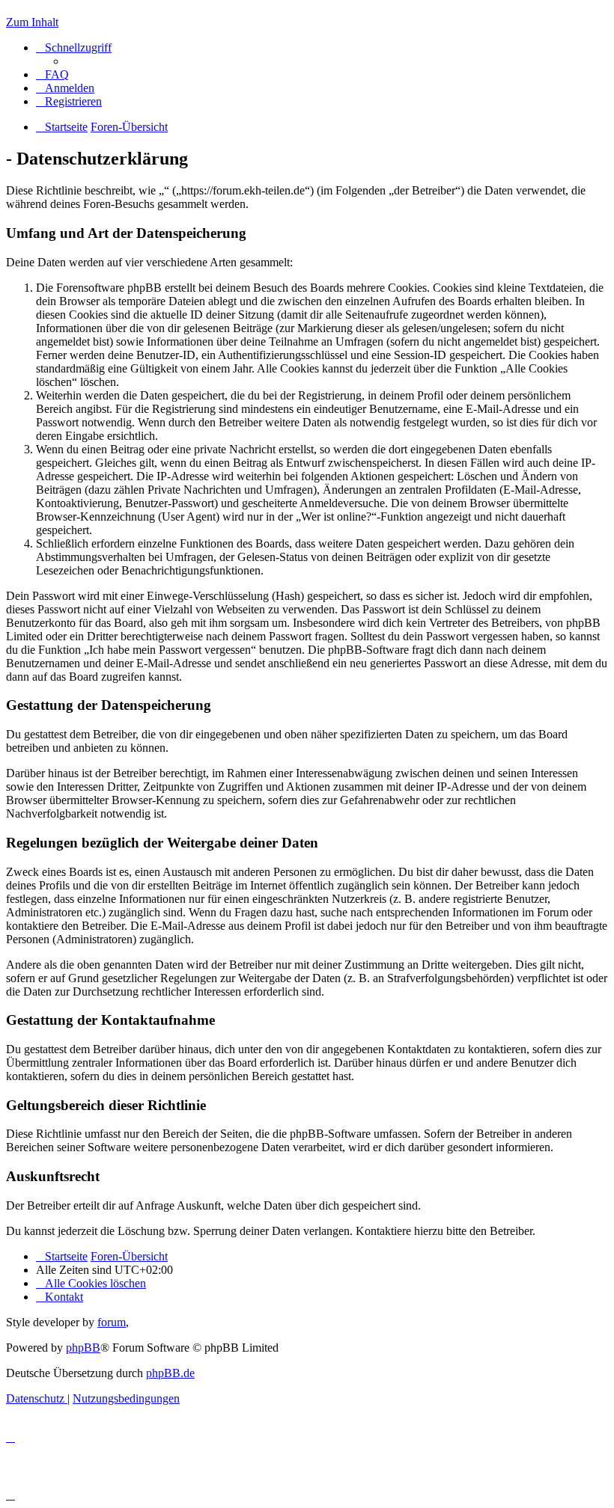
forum (111, 1322)
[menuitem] (52, 74)
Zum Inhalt (32, 22)
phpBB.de (170, 1373)
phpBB (83, 1347)
